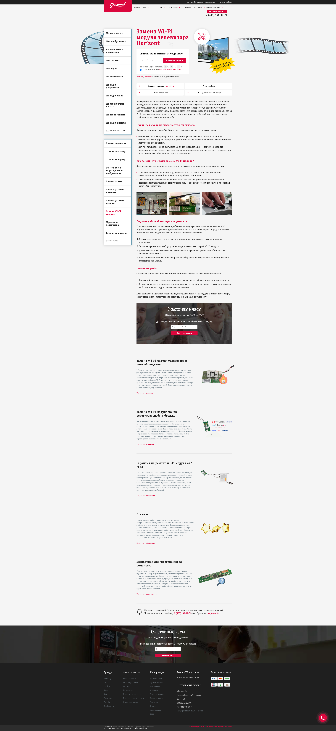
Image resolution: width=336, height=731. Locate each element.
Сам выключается (130, 702)
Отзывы (153, 706)
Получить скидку (213, 7)
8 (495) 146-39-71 (182, 613)
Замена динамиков (116, 233)
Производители (156, 7)
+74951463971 (323, 715)
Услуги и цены (140, 7)
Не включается (114, 33)
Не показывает (114, 77)
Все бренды (109, 706)
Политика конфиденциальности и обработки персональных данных (210, 726)
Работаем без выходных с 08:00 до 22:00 (201, 2)
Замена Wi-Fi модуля (113, 212)
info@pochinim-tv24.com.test (190, 711)
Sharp (106, 694)
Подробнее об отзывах (145, 543)
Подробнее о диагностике (146, 594)
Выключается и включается (114, 51)
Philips (107, 686)
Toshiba (107, 702)
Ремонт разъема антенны (115, 191)
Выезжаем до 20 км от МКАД (189, 678)
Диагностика (155, 710)
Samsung (107, 679)
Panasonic (108, 698)
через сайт (213, 613)
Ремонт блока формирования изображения (114, 171)
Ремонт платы (114, 181)
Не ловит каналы (115, 115)
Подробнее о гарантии (145, 496)
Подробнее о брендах (145, 444)
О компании (186, 7)
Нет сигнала (113, 60)
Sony (106, 690)
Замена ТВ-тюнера (116, 152)
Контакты (198, 7)
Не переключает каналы (115, 105)
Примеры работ (172, 7)
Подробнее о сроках (144, 393)
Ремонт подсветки (116, 143)
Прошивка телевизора (112, 223)
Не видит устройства (112, 86)
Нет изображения (116, 41)
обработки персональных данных (170, 69)
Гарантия (154, 702)
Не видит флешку (116, 123)
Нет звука (111, 69)
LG (105, 683)
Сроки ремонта (156, 698)
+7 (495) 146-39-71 (215, 15)
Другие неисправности (115, 131)
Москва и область (226, 2)
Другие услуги (112, 241)
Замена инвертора (116, 160)
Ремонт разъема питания (115, 201)
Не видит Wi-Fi (114, 96)
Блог (152, 714)
